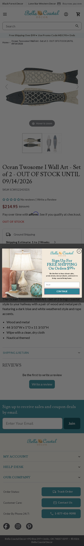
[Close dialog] (79, 251)
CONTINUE (61, 291)
